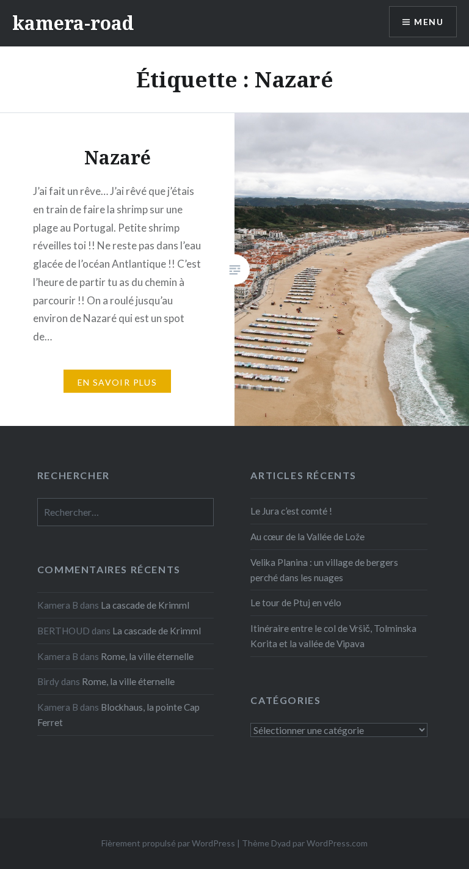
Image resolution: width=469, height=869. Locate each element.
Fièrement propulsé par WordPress (168, 843)
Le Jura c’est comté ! (291, 510)
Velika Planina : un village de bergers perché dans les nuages (324, 570)
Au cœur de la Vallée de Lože (307, 536)
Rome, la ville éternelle (147, 656)
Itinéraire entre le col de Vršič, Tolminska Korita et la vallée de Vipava (333, 636)
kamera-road (73, 22)
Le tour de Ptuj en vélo (295, 602)
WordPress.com (337, 843)
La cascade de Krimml (145, 605)
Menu (428, 21)
